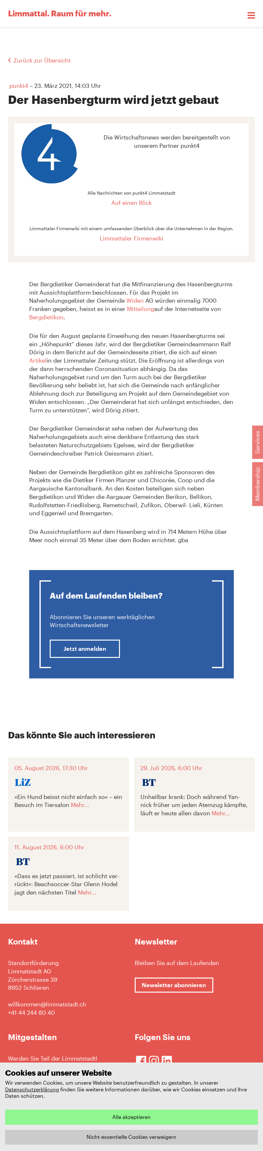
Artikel (38, 360)
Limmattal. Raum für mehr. (59, 13)
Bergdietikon (46, 317)
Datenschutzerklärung (32, 1089)
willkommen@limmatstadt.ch (47, 1004)
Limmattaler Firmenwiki (131, 238)
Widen (135, 300)
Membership (257, 484)
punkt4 (18, 85)
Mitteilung (140, 308)
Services (257, 442)
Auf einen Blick (131, 202)
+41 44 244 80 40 (31, 1012)
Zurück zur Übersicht (42, 60)
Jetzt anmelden (85, 648)
